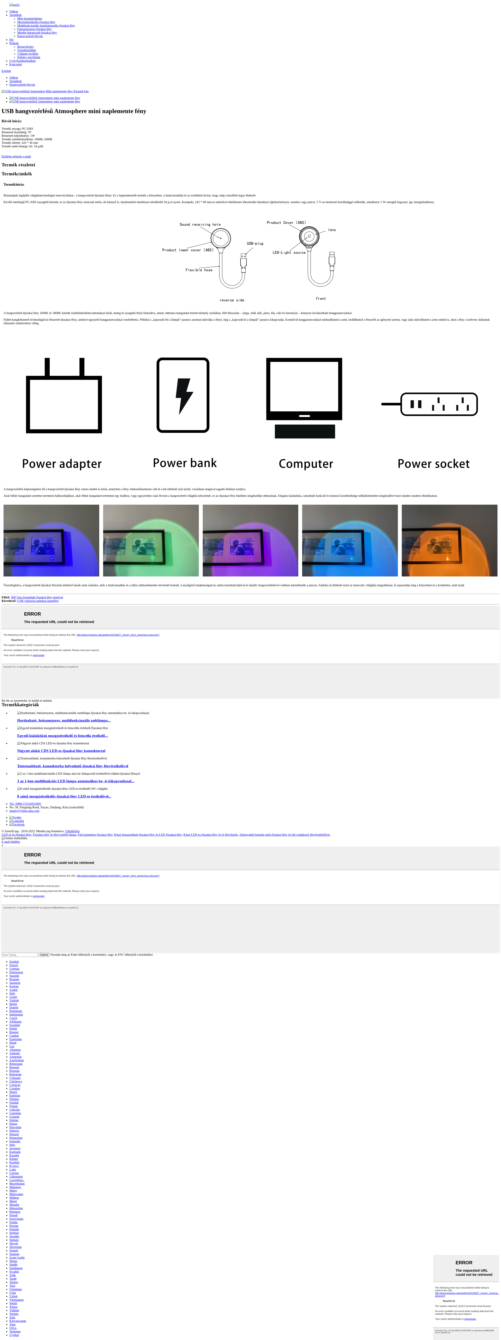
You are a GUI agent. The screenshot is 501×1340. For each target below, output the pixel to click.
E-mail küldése (11, 841)
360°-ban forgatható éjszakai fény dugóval (37, 597)
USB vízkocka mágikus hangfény (38, 600)
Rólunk (14, 43)
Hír (11, 39)
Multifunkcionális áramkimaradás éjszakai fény (46, 25)
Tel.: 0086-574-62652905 (25, 803)
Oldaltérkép (72, 831)
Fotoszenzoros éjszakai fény (34, 29)
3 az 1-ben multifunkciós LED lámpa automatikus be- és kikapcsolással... (75, 781)
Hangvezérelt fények (30, 36)
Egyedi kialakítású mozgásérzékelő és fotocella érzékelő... (62, 736)
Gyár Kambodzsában (22, 60)
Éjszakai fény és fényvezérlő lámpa (54, 834)
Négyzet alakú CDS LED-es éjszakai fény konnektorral (61, 751)
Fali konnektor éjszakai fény (95, 834)
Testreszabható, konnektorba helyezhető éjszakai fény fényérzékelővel (72, 766)
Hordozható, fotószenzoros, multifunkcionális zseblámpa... (64, 720)
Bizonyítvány (25, 46)
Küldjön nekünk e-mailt (16, 156)
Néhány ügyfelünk (28, 57)
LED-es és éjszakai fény (16, 834)
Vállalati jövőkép (27, 53)
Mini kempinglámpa (29, 18)
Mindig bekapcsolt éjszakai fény (37, 32)
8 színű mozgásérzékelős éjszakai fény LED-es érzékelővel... (64, 796)
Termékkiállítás (26, 50)
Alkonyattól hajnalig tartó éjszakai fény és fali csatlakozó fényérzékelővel (284, 834)
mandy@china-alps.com (24, 810)
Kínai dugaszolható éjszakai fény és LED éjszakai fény (148, 834)
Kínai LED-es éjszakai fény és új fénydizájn (210, 834)
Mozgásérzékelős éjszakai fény (36, 22)
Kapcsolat (15, 64)
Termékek (15, 15)
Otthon (13, 11)
